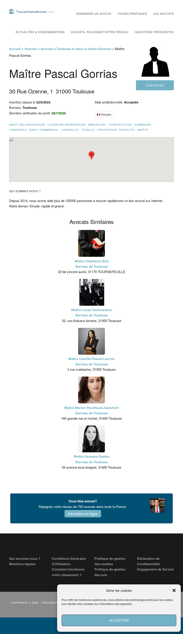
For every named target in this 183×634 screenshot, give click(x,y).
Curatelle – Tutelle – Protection (89, 129)
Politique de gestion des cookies (109, 561)
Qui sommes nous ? (24, 558)
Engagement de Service (155, 569)
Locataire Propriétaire (67, 124)
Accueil (15, 48)
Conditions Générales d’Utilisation (69, 561)
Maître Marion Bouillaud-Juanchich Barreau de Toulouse (91, 410)
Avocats (30, 48)
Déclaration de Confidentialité (148, 561)
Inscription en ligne (83, 513)
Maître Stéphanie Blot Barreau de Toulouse (91, 264)
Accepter (119, 620)
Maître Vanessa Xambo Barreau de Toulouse (91, 459)
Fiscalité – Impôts (133, 129)
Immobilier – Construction (110, 124)
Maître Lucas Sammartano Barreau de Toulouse (91, 312)
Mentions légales (22, 563)
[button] (174, 590)
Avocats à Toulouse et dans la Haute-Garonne (75, 48)
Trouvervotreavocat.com (31, 11)
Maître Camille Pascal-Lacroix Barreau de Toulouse (92, 361)
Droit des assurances (27, 124)
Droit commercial (44, 129)
